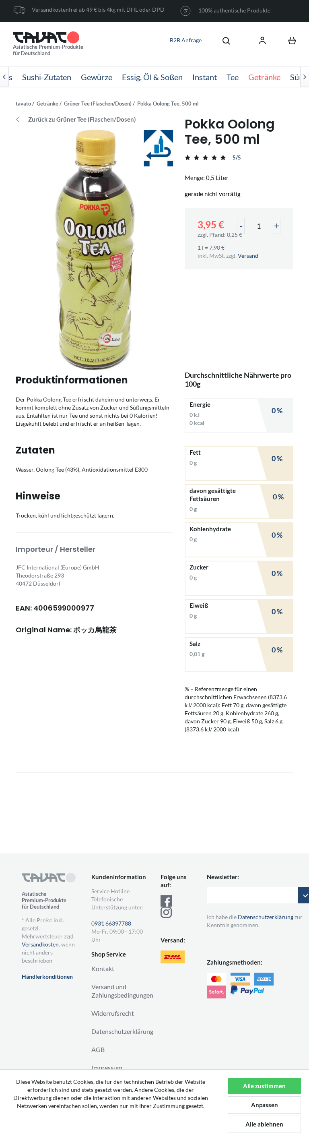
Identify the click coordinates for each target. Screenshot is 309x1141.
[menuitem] (222, 40)
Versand (248, 255)
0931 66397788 (111, 923)
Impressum (106, 1067)
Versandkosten (40, 944)
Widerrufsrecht (112, 1013)
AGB (98, 1049)
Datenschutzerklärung (122, 1031)
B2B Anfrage (186, 40)
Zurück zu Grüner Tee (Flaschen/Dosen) (82, 119)
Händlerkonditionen (47, 976)
